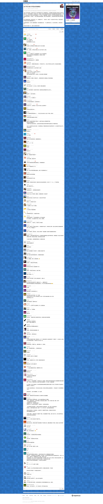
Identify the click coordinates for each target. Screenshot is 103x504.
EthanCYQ (28, 265)
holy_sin (28, 358)
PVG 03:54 (35, 501)
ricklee (28, 440)
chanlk (28, 300)
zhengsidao (29, 62)
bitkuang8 (28, 96)
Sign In (79, 1)
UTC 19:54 (32, 501)
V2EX (25, 4)
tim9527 (28, 307)
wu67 (28, 44)
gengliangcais (29, 370)
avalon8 (28, 332)
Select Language (61, 495)
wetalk (28, 141)
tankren (28, 472)
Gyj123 (28, 145)
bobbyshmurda (29, 234)
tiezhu (28, 269)
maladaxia (28, 293)
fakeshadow (29, 285)
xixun (28, 362)
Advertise (31, 495)
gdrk (27, 88)
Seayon (28, 133)
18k (27, 212)
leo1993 (28, 172)
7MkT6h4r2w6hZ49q (30, 484)
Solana (44, 495)
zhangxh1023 (29, 280)
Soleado (28, 180)
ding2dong (29, 137)
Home (73, 1)
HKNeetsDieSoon (30, 374)
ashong (28, 480)
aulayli (28, 433)
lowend (28, 119)
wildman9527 (29, 204)
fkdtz (28, 437)
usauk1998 (29, 200)
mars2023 (28, 38)
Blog (35, 495)
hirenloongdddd (30, 192)
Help (27, 495)
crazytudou (29, 425)
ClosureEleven (29, 100)
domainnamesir (29, 221)
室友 (58, 29)
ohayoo (29, 8)
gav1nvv (28, 161)
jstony (28, 53)
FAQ (41, 495)
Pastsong (28, 164)
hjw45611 (28, 168)
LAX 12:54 (39, 501)
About (24, 495)
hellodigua (29, 354)
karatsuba (28, 253)
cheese (28, 208)
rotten (28, 448)
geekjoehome (29, 315)
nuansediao (29, 76)
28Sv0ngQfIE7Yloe (30, 58)
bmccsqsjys (29, 289)
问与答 (28, 4)
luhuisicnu (29, 342)
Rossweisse (29, 421)
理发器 (62, 29)
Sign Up (76, 1)
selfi (27, 107)
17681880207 (29, 429)
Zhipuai (71, 21)
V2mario (28, 225)
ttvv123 (28, 311)
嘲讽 (54, 29)
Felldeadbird (29, 188)
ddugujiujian (29, 115)
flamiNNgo (29, 34)
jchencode (29, 272)
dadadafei (28, 394)
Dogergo (28, 346)
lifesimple (28, 276)
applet (28, 176)
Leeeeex (28, 157)
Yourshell (28, 241)
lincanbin (28, 261)
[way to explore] (25, 1)
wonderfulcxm (29, 257)
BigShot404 (29, 366)
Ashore (28, 249)
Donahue (28, 336)
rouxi (28, 149)
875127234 (29, 350)
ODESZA (28, 319)
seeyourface (29, 444)
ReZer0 (28, 111)
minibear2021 (29, 48)
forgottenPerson (30, 379)
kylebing (28, 215)
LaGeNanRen (29, 70)
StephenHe (29, 476)
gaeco (28, 196)
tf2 (27, 466)
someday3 (28, 153)
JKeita (28, 245)
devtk (28, 328)
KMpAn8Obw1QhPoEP (31, 66)
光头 (50, 29)
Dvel (27, 462)
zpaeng (28, 80)
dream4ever (29, 84)
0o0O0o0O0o (29, 129)
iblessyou (28, 397)
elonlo (28, 184)
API (38, 495)
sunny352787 (29, 104)
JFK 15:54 (42, 501)
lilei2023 (28, 303)
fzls (27, 92)
